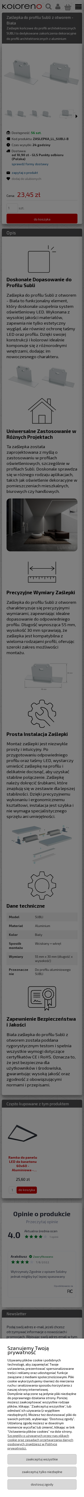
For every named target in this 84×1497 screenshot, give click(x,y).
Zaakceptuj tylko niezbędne (42, 1472)
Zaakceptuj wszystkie (42, 1459)
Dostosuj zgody (42, 1484)
